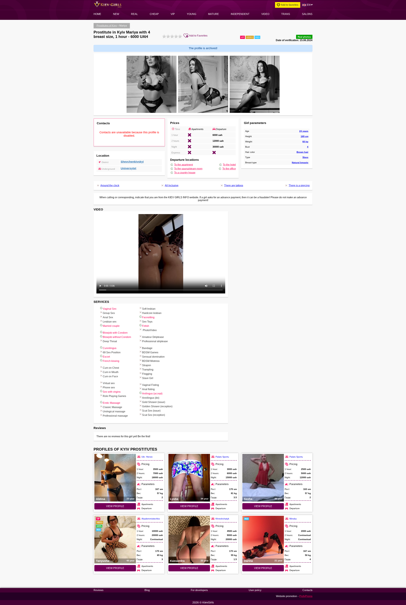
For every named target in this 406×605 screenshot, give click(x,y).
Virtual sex (109, 383)
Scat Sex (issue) (151, 410)
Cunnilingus (109, 348)
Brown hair (302, 152)
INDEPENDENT (240, 14)
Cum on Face (110, 376)
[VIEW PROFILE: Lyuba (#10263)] (189, 478)
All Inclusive (171, 185)
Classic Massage (112, 407)
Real (134, 14)
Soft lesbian (148, 308)
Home (97, 14)
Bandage (147, 348)
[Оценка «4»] (176, 36)
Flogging (147, 373)
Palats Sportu (222, 456)
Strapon (146, 365)
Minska (293, 518)
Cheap (154, 14)
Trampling (147, 369)
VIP (173, 14)
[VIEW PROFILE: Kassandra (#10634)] (189, 539)
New (116, 14)
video (265, 14)
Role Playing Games (114, 396)
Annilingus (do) (150, 397)
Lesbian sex (109, 321)
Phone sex (109, 387)
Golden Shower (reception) (157, 406)
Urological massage (114, 411)
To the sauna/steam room (188, 168)
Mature (213, 14)
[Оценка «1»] (164, 36)
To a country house (184, 172)
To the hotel (229, 164)
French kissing (111, 361)
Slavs (305, 157)
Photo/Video (149, 330)
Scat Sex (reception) (153, 415)
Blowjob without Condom (117, 337)
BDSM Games (150, 352)
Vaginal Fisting (150, 385)
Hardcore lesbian (151, 313)
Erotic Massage (111, 403)
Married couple (111, 326)
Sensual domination (153, 356)
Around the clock (109, 185)
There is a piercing (299, 185)
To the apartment (183, 164)
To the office (229, 168)
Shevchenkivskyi (132, 161)
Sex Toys (147, 321)
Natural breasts (300, 162)
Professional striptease (155, 341)
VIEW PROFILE (115, 506)
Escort (106, 356)
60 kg (305, 141)
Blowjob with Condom (115, 332)
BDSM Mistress (151, 361)
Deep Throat (110, 341)
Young (191, 14)
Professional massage (115, 415)
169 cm (304, 136)
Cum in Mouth (110, 372)
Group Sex (109, 313)
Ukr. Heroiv (147, 456)
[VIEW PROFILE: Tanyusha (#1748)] (115, 539)
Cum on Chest (111, 367)
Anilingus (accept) (152, 393)
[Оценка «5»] (180, 36)
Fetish (145, 326)
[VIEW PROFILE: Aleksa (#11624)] (115, 478)
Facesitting (148, 317)
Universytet (128, 168)
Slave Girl (147, 378)
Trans (285, 14)
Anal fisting (148, 389)
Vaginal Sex (109, 308)
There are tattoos (233, 185)
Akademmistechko (150, 518)
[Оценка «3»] (172, 36)
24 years (303, 131)
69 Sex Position (112, 352)
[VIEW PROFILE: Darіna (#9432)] (263, 539)
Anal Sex (108, 317)
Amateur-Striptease (153, 337)
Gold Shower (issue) (153, 402)
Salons (307, 14)
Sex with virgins (112, 391)
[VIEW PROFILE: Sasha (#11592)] (263, 478)
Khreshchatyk (222, 518)
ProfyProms (305, 596)
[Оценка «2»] (168, 36)
